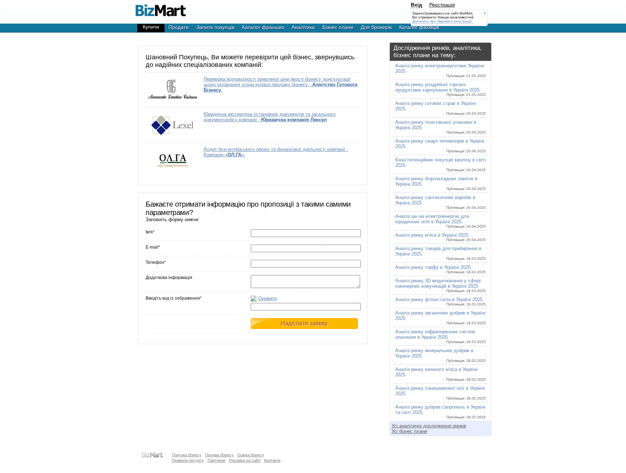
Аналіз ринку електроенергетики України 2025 (440, 70)
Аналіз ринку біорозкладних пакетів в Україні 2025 (440, 183)
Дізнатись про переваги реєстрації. (442, 21)
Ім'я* (150, 232)
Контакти (272, 460)
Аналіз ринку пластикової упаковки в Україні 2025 (440, 126)
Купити (151, 27)
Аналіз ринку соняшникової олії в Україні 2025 (440, 392)
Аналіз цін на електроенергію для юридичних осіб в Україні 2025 (440, 221)
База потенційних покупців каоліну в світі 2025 (440, 164)
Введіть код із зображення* (174, 298)
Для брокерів (376, 27)
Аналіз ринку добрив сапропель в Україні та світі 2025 (440, 411)
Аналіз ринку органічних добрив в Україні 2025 (440, 317)
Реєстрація (442, 5)
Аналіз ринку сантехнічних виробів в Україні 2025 (440, 202)
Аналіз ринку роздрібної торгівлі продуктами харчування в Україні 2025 (440, 89)
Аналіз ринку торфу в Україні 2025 (440, 269)
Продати (178, 27)
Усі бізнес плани (409, 431)
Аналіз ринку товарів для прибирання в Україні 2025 (440, 253)
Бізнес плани (337, 27)
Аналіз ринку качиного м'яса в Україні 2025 (440, 374)
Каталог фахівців (419, 27)
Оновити (267, 298)
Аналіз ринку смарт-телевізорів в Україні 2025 (440, 145)
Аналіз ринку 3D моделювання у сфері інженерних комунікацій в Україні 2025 (440, 285)
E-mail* (153, 247)
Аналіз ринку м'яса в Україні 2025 (440, 237)
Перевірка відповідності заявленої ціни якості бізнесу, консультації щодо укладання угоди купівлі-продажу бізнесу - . (281, 84)
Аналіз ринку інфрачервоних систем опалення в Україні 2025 (440, 336)
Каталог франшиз (263, 27)
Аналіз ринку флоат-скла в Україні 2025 (440, 301)
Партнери (216, 460)
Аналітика (303, 27)
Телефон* (156, 262)
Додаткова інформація (169, 277)
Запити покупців (215, 27)
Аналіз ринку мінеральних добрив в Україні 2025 (440, 355)
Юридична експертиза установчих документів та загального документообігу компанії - (269, 116)
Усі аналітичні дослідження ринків (429, 425)
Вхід (416, 5)
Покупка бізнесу (186, 455)
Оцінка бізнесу (250, 455)
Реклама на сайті (244, 460)
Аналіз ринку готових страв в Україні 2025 (440, 108)
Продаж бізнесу (219, 455)
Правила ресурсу (188, 460)
